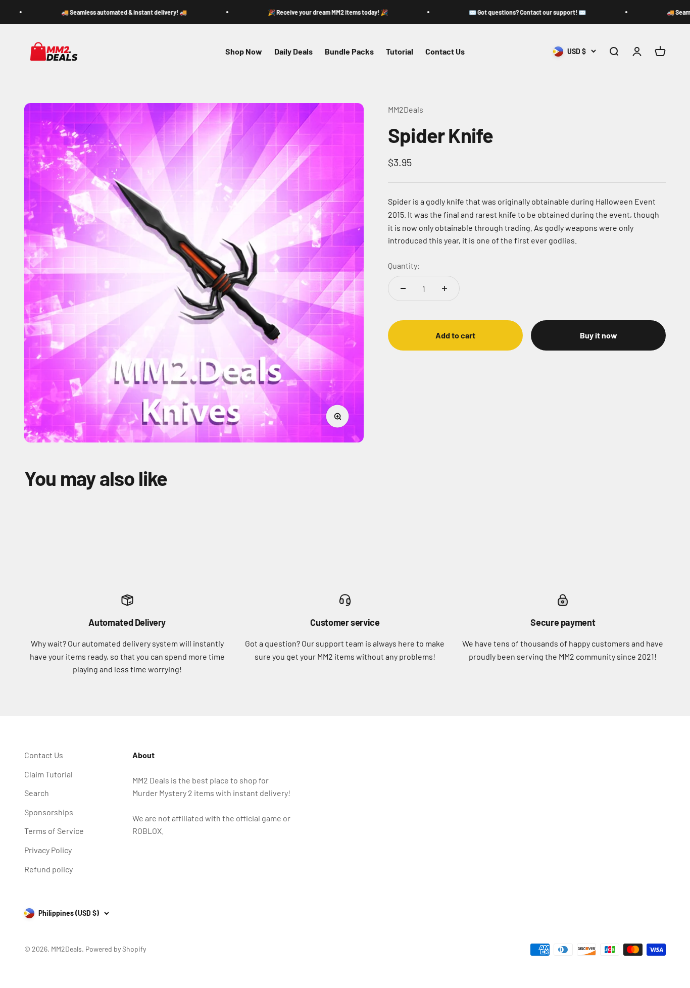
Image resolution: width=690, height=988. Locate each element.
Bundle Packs (349, 51)
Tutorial (399, 51)
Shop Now (243, 51)
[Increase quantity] (444, 288)
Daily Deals (293, 51)
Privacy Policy (48, 850)
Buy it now (598, 335)
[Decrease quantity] (403, 288)
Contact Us (445, 51)
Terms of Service (54, 830)
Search (36, 793)
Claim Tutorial (48, 774)
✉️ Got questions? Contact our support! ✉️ (501, 12)
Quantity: (404, 265)
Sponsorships (48, 812)
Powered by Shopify (115, 949)
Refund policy (48, 869)
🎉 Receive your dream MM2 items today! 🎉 (301, 12)
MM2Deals (405, 109)
